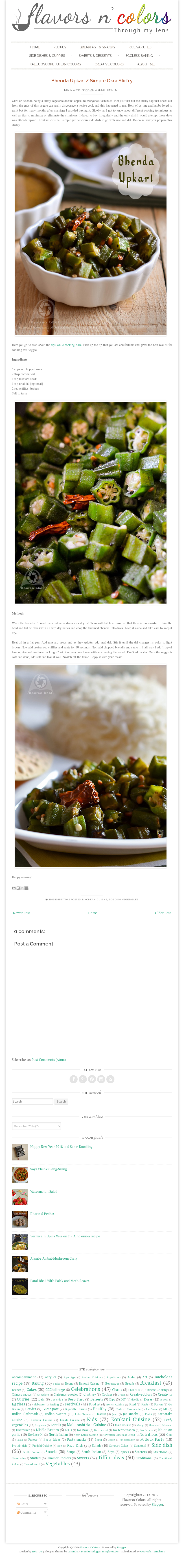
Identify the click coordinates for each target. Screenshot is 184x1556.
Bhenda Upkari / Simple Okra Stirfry (92, 80)
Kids (92, 1419)
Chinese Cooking (156, 1390)
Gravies (30, 1409)
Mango (140, 1425)
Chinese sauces (22, 1394)
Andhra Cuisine (91, 1377)
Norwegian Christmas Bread (119, 1434)
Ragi (59, 1445)
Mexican (167, 1425)
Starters (141, 1452)
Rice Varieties (140, 47)
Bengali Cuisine (89, 1383)
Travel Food (32, 1464)
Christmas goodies (66, 1394)
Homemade (134, 1409)
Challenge (134, 1390)
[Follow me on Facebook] (74, 1079)
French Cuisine (115, 1404)
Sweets (83, 1457)
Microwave (23, 1430)
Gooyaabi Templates (152, 1551)
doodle (135, 1399)
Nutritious (148, 1434)
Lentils (56, 1425)
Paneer (32, 1440)
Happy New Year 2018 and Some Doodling (61, 1147)
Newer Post (21, 913)
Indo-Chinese (83, 1414)
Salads (96, 1445)
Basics (56, 1383)
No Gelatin (146, 1430)
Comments (28, 1512)
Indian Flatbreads (25, 1414)
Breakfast (150, 1382)
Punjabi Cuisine (42, 1446)
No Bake (82, 1430)
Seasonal (140, 1446)
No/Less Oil (35, 1435)
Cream (121, 1394)
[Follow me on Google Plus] (83, 1079)
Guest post (51, 1409)
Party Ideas (52, 1439)
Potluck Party (152, 1439)
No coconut (101, 1430)
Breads (129, 1383)
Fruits (145, 1404)
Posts (24, 1504)
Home (35, 47)
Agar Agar (70, 1377)
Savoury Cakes (119, 1446)
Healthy (100, 1408)
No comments (110, 90)
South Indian (91, 1452)
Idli (165, 1409)
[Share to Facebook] (26, 888)
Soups (71, 1452)
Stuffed (35, 1458)
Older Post (163, 913)
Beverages (112, 1383)
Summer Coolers (59, 1458)
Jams (115, 1414)
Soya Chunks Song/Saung (48, 1169)
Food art (94, 1404)
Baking (38, 1383)
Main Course (123, 1425)
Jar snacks (130, 1414)
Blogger (157, 1504)
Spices (125, 1452)
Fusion (158, 1404)
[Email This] (14, 888)
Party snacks (76, 1439)
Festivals (72, 1404)
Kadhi (148, 1414)
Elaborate (39, 1404)
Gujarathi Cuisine (76, 1409)
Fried (132, 1404)
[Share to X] (22, 888)
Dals (41, 1399)
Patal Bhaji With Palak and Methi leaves (60, 1281)
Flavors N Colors (90, 1547)
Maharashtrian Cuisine (86, 1424)
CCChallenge (55, 1389)
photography (127, 1439)
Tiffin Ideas (111, 1457)
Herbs (119, 1409)
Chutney (89, 1394)
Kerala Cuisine (70, 1420)
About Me (145, 64)
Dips (112, 1399)
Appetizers (114, 1377)
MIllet (68, 1430)
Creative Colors (109, 64)
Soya (111, 1452)
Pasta (98, 1440)
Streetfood (160, 1452)
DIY (123, 1399)
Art (144, 1377)
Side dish (114, 899)
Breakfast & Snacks (97, 47)
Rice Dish (75, 1445)
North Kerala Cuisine (86, 1434)
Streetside (18, 1458)
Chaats (117, 1389)
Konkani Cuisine (96, 899)
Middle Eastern (47, 1430)
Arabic (131, 1377)
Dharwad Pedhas (42, 1214)
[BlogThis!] (18, 888)
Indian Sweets (55, 1414)
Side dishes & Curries (47, 55)
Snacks (51, 1451)
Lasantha (73, 1551)
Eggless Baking (139, 55)
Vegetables (130, 899)
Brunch (16, 1390)
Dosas (148, 1399)
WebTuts (37, 1551)
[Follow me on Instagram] (101, 1079)
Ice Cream (152, 1409)
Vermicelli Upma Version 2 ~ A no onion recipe (65, 1236)
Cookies (107, 1394)
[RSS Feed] (110, 1079)
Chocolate (43, 1394)
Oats (169, 1435)
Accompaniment (24, 1377)
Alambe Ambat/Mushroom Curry (53, 1258)
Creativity (165, 1394)
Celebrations (85, 1388)
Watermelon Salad (43, 1191)
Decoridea (57, 1399)
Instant (101, 1414)
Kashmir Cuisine (42, 1420)
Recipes (59, 47)
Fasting (54, 1404)
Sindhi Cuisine (31, 1452)
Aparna (75, 90)
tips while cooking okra (66, 345)
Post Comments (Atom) (49, 1059)
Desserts (96, 1399)
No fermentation (124, 1430)
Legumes (40, 1425)
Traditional (144, 1458)
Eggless (18, 1404)
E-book (164, 1399)
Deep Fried (76, 1399)
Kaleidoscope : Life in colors (55, 64)
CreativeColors (141, 1394)
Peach (111, 1439)
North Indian (58, 1434)
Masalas (153, 1425)
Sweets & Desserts (95, 55)
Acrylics (50, 1377)
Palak (20, 1439)
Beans (69, 1383)
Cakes (31, 1389)
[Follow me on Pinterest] (92, 1079)
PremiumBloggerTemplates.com (100, 1551)
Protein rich (19, 1446)
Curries (23, 1399)
